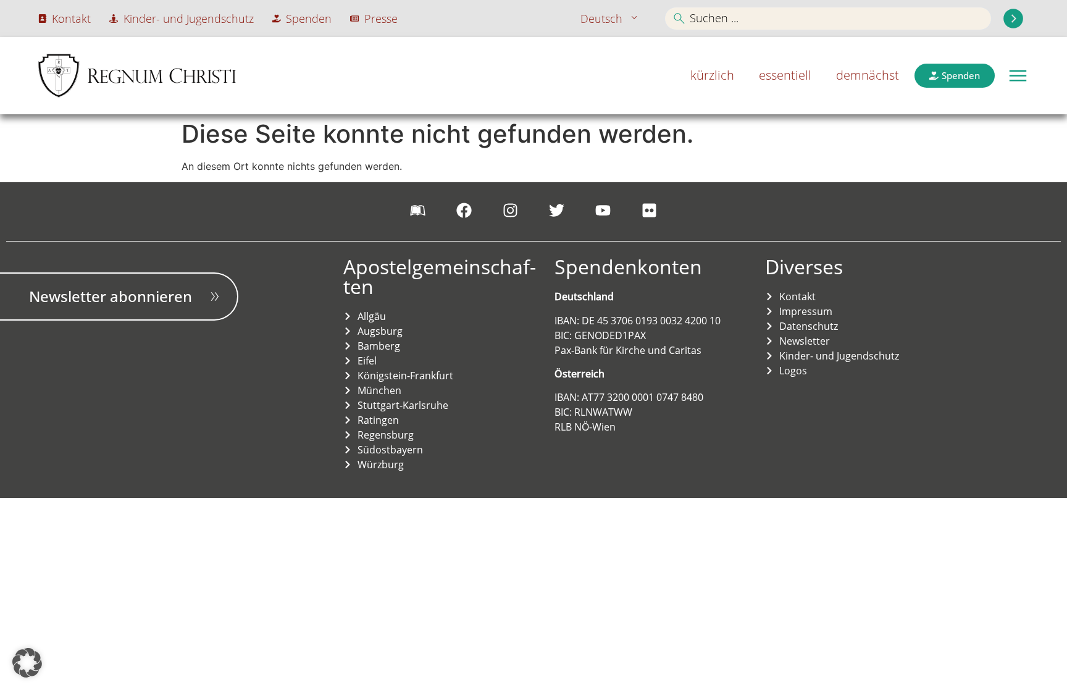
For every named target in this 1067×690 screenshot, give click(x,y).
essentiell (785, 75)
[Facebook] (464, 210)
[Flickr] (649, 210)
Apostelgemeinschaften (439, 276)
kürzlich (712, 75)
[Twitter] (557, 210)
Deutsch (601, 18)
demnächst (867, 75)
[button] (1018, 75)
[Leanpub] (418, 210)
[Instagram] (510, 210)
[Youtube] (603, 210)
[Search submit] (1013, 18)
